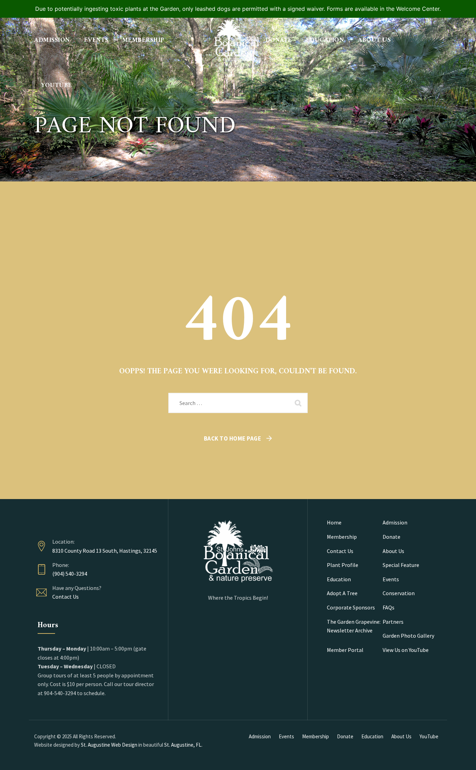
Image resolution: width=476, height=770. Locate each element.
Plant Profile (342, 564)
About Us (374, 40)
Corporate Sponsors (351, 607)
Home (334, 522)
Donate (279, 40)
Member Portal (345, 649)
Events (96, 40)
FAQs (388, 607)
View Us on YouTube (406, 649)
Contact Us (65, 596)
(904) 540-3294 (69, 573)
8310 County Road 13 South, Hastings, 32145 (104, 550)
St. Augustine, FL (182, 744)
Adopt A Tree (342, 593)
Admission (52, 40)
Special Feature (401, 564)
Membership (143, 40)
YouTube (56, 85)
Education (325, 40)
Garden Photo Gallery (408, 635)
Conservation (399, 593)
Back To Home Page (232, 438)
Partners (393, 621)
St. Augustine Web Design (109, 744)
